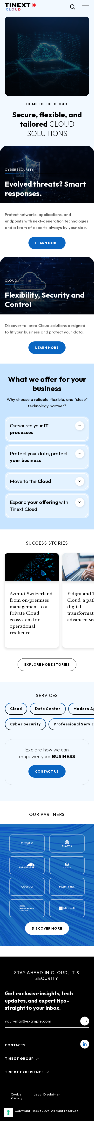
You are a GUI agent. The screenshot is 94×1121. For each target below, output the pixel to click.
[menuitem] (84, 1044)
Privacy (16, 1098)
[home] (20, 7)
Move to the (30, 481)
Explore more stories (46, 664)
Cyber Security (25, 724)
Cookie (16, 1094)
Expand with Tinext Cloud (39, 505)
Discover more (47, 928)
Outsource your (29, 429)
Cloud (16, 708)
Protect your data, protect (39, 456)
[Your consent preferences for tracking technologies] (8, 1112)
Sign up (84, 1021)
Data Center (47, 708)
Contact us (47, 771)
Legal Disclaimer (47, 1094)
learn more (47, 348)
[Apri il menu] (85, 7)
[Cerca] (72, 6)
